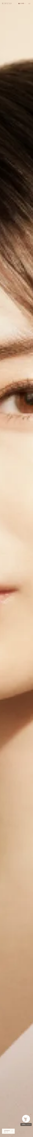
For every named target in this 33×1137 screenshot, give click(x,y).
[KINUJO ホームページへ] (6, 3)
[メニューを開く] (29, 3)
